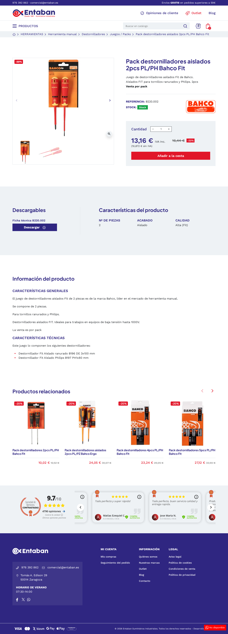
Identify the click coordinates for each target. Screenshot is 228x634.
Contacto (144, 580)
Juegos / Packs (120, 34)
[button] (208, 26)
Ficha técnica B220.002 (28, 220)
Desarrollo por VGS (203, 628)
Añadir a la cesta (170, 156)
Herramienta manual (62, 34)
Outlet (143, 568)
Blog (141, 574)
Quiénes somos (148, 556)
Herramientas (32, 34)
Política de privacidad (182, 574)
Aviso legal (175, 556)
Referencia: (135, 101)
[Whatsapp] (28, 599)
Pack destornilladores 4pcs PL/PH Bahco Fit (140, 452)
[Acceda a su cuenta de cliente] (197, 26)
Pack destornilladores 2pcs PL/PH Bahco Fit (35, 452)
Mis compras (108, 556)
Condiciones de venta (182, 568)
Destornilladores (93, 34)
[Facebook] (17, 599)
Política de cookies (180, 562)
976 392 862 (20, 2)
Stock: (131, 107)
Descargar (32, 227)
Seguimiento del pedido (115, 562)
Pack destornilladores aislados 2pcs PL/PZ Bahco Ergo (85, 452)
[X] (23, 599)
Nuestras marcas (149, 562)
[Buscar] (185, 25)
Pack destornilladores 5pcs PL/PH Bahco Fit (192, 452)
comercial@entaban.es (44, 2)
